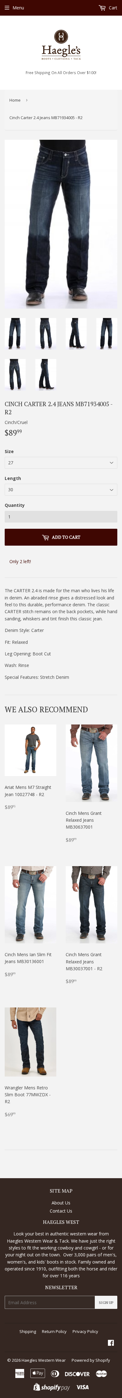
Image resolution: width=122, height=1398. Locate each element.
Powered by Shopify (91, 1360)
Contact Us (61, 1211)
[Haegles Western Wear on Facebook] (111, 1343)
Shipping (27, 1331)
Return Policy (54, 1331)
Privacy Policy (85, 1331)
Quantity (15, 505)
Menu (18, 8)
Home (15, 100)
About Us (61, 1203)
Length (13, 478)
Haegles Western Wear (44, 1360)
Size (9, 451)
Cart (112, 8)
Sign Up (106, 1302)
